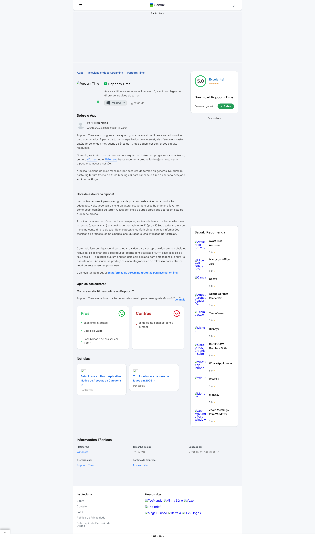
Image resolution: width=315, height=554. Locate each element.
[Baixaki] (174, 513)
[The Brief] (153, 506)
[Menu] (81, 5)
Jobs (80, 512)
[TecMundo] (154, 500)
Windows (82, 452)
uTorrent (92, 159)
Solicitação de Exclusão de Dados (93, 524)
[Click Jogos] (191, 513)
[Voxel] (189, 500)
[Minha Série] (173, 500)
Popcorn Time (85, 465)
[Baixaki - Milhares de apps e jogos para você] (157, 5)
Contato (82, 506)
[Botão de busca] (235, 5)
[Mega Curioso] (156, 513)
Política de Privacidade (91, 517)
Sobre (80, 500)
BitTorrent (111, 159)
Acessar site (140, 465)
